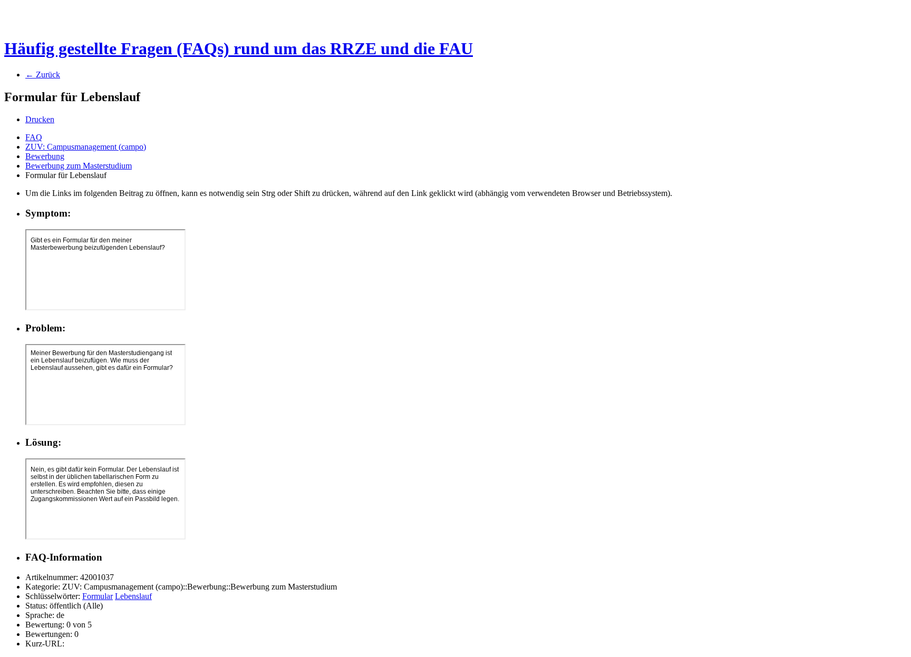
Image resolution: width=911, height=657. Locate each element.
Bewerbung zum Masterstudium (78, 165)
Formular (97, 596)
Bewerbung (44, 156)
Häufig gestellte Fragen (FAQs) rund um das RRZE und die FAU (238, 48)
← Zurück (42, 74)
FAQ (33, 137)
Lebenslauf (133, 596)
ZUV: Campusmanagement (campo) (85, 146)
